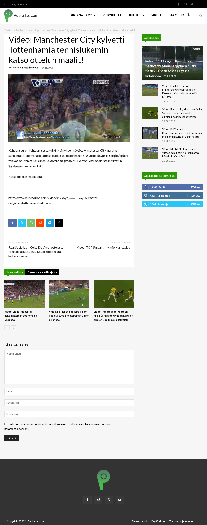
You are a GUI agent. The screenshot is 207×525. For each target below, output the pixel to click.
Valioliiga (34, 30)
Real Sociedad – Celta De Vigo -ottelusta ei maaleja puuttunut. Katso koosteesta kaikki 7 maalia (35, 252)
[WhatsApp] (31, 223)
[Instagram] (185, 4)
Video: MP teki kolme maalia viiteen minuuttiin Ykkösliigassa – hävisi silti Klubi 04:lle (181, 153)
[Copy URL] (59, 223)
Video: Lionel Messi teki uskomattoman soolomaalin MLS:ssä (20, 315)
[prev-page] (7, 327)
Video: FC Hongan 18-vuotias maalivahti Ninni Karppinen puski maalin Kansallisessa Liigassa (170, 66)
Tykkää (195, 187)
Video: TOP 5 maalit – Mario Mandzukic (103, 247)
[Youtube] (120, 500)
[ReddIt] (40, 223)
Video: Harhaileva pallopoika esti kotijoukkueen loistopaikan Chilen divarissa (69, 315)
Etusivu (8, 30)
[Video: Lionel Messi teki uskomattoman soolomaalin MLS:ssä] (24, 294)
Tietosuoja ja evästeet (181, 521)
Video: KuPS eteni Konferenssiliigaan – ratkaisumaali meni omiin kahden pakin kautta (182, 133)
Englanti (20, 30)
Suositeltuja (15, 272)
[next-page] (13, 327)
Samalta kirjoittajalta (42, 272)
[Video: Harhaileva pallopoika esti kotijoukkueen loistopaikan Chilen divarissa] (69, 294)
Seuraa (195, 195)
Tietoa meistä (140, 521)
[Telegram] (50, 223)
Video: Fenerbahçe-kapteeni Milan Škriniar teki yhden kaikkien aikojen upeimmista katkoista (113, 315)
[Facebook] (179, 4)
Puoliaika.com (30, 67)
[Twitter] (192, 4)
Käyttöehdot (158, 521)
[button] (200, 15)
